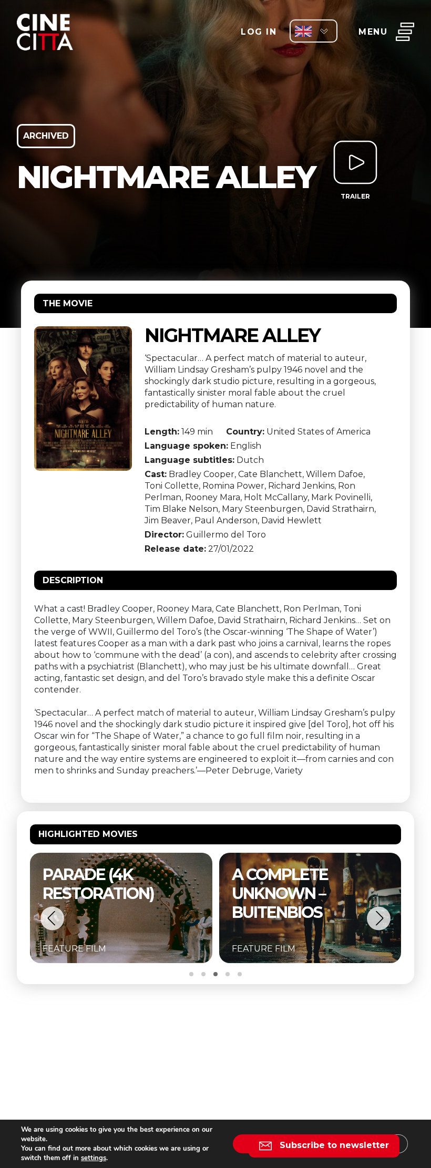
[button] (52, 918)
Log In (258, 32)
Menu (372, 32)
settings (93, 1158)
